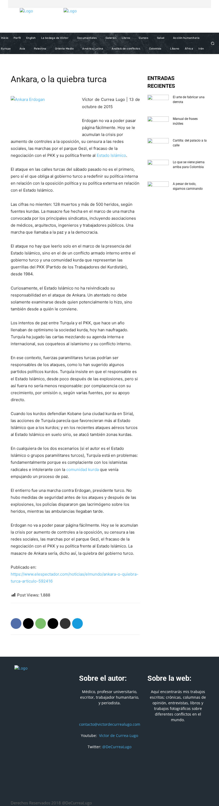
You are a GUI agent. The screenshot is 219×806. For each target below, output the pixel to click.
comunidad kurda (82, 469)
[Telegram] (77, 623)
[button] (213, 43)
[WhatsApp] (40, 623)
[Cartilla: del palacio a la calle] (158, 145)
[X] (197, 4)
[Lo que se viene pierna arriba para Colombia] (158, 167)
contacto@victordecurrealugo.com (109, 724)
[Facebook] (191, 4)
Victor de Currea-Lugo (118, 735)
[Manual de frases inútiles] (158, 123)
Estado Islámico (111, 155)
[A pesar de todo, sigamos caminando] (158, 188)
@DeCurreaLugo (116, 746)
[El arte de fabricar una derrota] (158, 102)
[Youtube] (204, 4)
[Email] (53, 623)
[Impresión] (65, 623)
